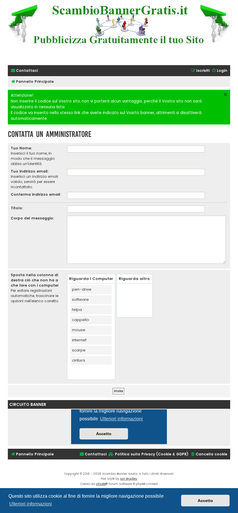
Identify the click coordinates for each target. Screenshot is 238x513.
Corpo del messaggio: (32, 218)
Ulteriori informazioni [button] (30, 503)
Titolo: (17, 208)
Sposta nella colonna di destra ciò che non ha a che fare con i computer (35, 280)
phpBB (101, 484)
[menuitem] (24, 71)
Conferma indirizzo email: (36, 194)
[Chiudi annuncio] (225, 94)
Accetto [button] (205, 500)
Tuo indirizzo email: (30, 171)
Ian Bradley (128, 479)
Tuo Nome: (21, 148)
